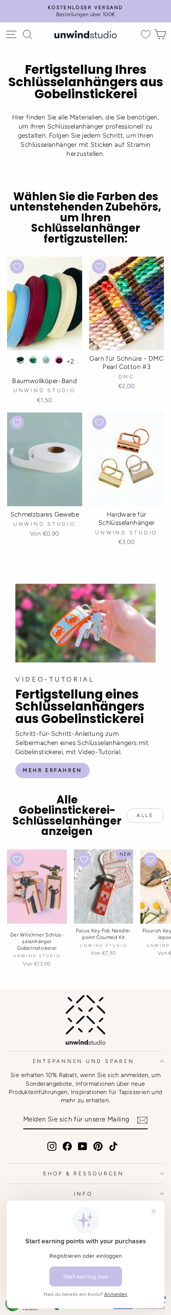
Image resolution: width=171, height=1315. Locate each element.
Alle (145, 815)
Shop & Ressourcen (83, 1173)
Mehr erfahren (52, 770)
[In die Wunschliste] (17, 267)
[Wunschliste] (145, 34)
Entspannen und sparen (83, 1061)
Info (83, 1194)
